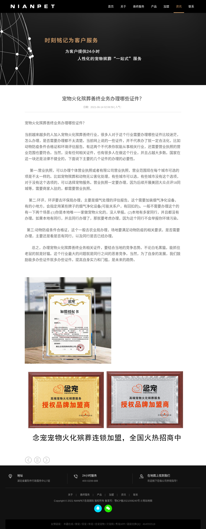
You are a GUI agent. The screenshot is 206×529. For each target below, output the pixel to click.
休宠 (90, 524)
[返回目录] (37, 460)
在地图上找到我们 (158, 475)
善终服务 (138, 6)
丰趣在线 (68, 524)
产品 (154, 6)
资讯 (179, 6)
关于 (123, 6)
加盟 (166, 6)
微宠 (77, 524)
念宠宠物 (100, 524)
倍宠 (84, 524)
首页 (111, 6)
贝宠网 (110, 524)
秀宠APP (120, 524)
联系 (191, 6)
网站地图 (147, 500)
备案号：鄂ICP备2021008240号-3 (123, 500)
